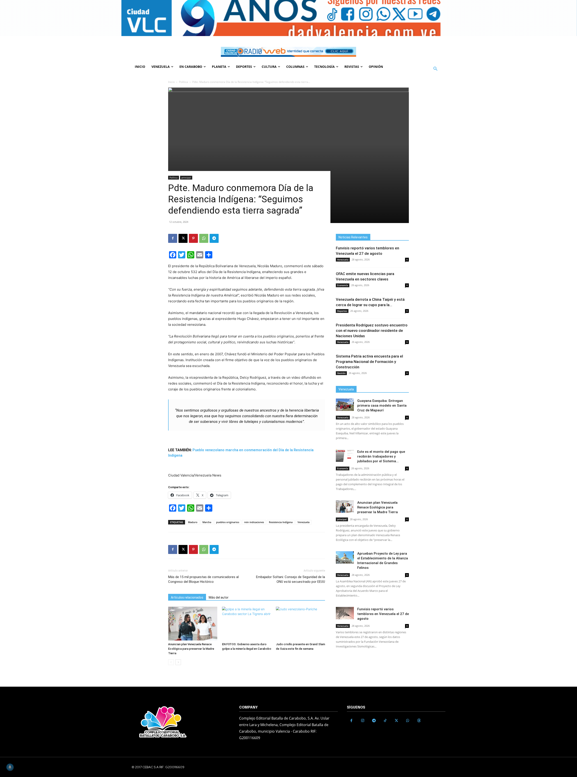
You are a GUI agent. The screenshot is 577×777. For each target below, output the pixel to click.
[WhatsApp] (203, 238)
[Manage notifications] (10, 767)
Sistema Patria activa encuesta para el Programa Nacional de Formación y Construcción (369, 361)
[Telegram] (214, 238)
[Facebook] (172, 238)
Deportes (342, 310)
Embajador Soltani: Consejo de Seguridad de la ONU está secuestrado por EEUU (290, 579)
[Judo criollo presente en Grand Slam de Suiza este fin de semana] (300, 623)
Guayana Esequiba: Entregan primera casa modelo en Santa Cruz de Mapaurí (382, 405)
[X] (183, 238)
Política (183, 82)
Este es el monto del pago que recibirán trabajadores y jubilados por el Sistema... (381, 456)
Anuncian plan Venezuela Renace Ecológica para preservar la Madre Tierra (191, 649)
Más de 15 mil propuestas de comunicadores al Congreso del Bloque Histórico (203, 579)
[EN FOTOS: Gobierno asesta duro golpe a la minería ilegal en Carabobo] (246, 623)
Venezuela (303, 522)
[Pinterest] (193, 238)
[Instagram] (362, 720)
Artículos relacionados (187, 597)
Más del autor (219, 597)
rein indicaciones (254, 522)
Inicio (171, 82)
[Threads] (419, 720)
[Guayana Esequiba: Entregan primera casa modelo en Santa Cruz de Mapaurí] (345, 405)
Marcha (206, 522)
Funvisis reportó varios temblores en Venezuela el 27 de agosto (383, 614)
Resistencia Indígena (281, 522)
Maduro (192, 522)
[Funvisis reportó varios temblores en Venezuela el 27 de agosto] (345, 613)
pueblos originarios (227, 522)
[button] (435, 69)
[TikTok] (385, 720)
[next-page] (178, 662)
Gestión (341, 373)
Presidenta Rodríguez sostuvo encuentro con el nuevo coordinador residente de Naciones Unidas (372, 330)
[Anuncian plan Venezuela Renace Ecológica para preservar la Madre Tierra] (192, 623)
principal (186, 177)
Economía (342, 285)
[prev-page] (171, 662)
